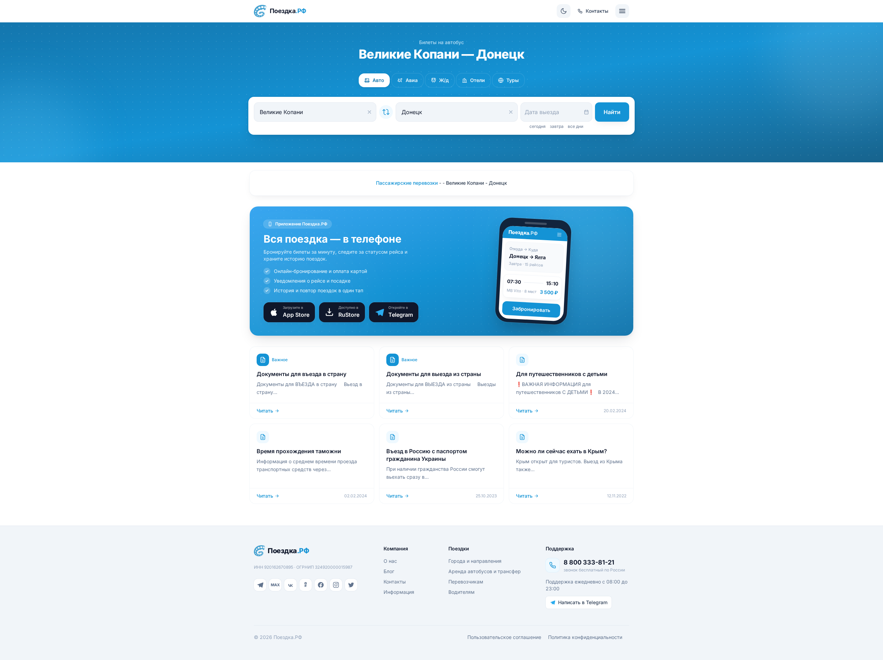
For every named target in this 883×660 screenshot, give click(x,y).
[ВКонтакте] (290, 585)
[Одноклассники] (305, 585)
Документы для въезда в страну (301, 373)
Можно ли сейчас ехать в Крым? (561, 451)
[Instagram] (336, 585)
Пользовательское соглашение (504, 637)
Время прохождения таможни (299, 451)
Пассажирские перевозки (407, 183)
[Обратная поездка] (386, 112)
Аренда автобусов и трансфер (484, 571)
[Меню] (622, 11)
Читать (265, 411)
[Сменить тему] (564, 11)
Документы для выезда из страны (433, 373)
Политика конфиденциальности (585, 637)
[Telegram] (260, 585)
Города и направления (475, 561)
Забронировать (531, 309)
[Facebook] (321, 585)
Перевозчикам (465, 582)
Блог (389, 571)
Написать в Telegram (582, 602)
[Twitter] (351, 585)
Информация (399, 592)
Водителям (461, 592)
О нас (390, 561)
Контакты (395, 582)
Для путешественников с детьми (561, 373)
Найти (612, 112)
